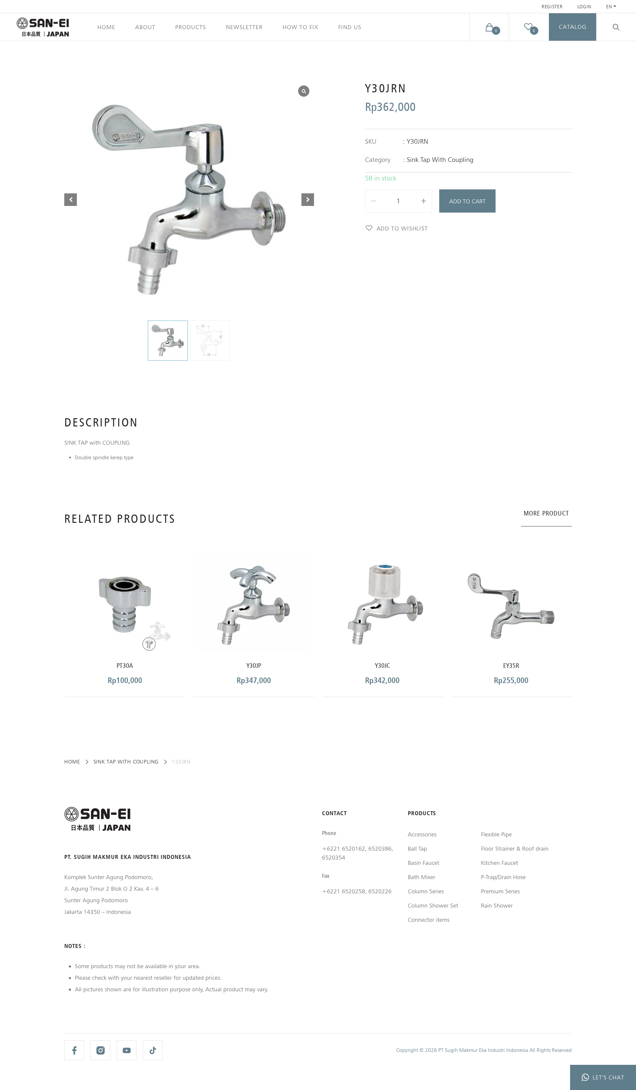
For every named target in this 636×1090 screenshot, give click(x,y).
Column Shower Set (433, 905)
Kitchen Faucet (499, 862)
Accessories (422, 834)
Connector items (429, 919)
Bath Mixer (421, 876)
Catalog (572, 26)
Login (584, 6)
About (145, 27)
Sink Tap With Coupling (440, 160)
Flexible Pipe (496, 834)
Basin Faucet (423, 862)
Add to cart (467, 201)
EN (609, 6)
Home (106, 27)
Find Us (349, 27)
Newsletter (244, 27)
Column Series (426, 891)
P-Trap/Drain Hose (503, 876)
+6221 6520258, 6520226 (357, 891)
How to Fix (300, 27)
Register (552, 6)
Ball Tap (417, 848)
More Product (546, 513)
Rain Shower (497, 905)
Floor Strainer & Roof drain (515, 848)
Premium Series (500, 891)
